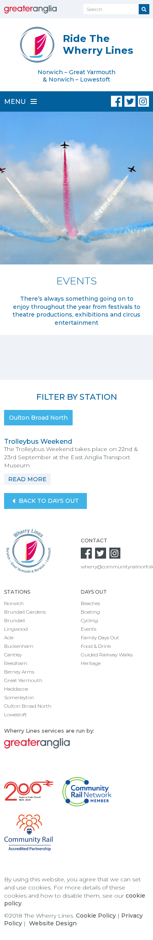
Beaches (90, 603)
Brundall (14, 620)
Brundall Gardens (25, 612)
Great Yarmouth (23, 680)
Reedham (15, 663)
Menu (15, 102)
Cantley (13, 655)
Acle (8, 637)
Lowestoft (15, 714)
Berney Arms (19, 672)
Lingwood (16, 629)
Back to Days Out (48, 501)
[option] (76, 223)
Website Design (53, 923)
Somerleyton (19, 697)
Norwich (14, 603)
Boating (90, 612)
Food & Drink (96, 646)
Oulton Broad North (38, 417)
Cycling (89, 620)
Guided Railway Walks (107, 655)
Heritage (91, 663)
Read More (27, 479)
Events (88, 629)
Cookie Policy (96, 915)
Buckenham (18, 646)
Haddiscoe (16, 689)
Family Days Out (100, 637)
